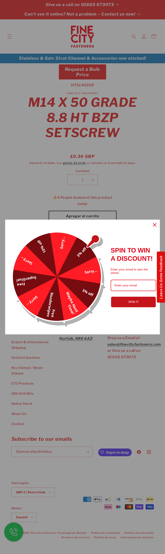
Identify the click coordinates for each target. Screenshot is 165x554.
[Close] (155, 225)
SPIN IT (133, 302)
